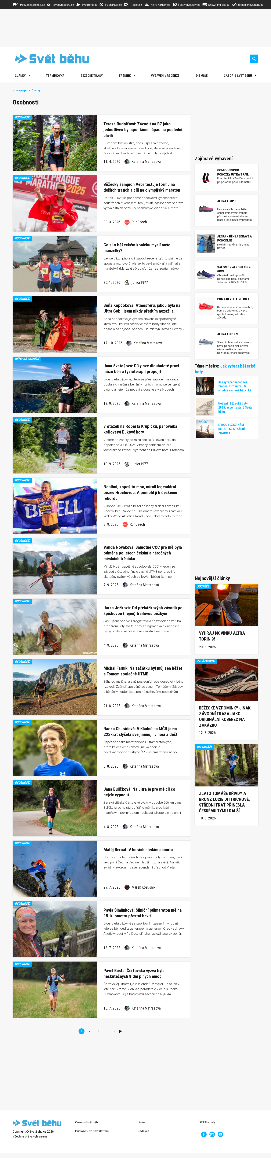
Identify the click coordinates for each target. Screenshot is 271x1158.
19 (114, 1031)
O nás (141, 1122)
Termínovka (55, 76)
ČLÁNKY (20, 76)
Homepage (20, 90)
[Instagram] (212, 1134)
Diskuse (202, 76)
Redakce (143, 1131)
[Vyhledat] (254, 59)
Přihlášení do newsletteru (92, 1131)
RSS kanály (207, 1122)
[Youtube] (220, 1134)
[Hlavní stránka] (48, 59)
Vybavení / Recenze (165, 76)
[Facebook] (204, 1134)
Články (36, 90)
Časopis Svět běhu (238, 76)
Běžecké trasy (92, 76)
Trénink (125, 76)
